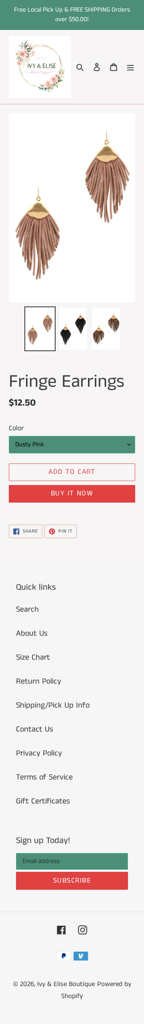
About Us (32, 633)
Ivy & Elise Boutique (66, 984)
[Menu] (130, 67)
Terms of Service (44, 777)
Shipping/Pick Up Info (53, 705)
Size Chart (33, 657)
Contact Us (34, 729)
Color (16, 428)
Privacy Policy (39, 753)
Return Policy (38, 681)
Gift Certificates (43, 801)
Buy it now (72, 493)
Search (27, 609)
